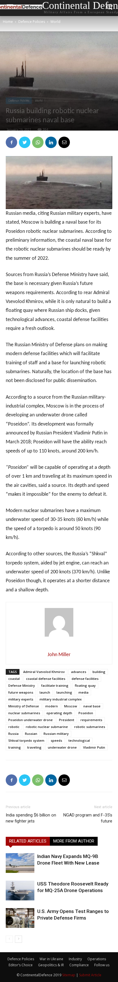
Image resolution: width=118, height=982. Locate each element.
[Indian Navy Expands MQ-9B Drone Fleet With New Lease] (20, 863)
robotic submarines (89, 727)
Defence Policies (31, 21)
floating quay (85, 685)
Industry (75, 959)
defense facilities (85, 678)
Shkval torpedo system (26, 740)
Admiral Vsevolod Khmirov (44, 672)
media (83, 692)
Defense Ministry (21, 685)
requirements (91, 720)
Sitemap (68, 975)
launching (64, 692)
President (66, 720)
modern (51, 706)
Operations (96, 959)
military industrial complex (61, 699)
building (99, 672)
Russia (13, 733)
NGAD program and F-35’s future (87, 818)
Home (8, 21)
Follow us (101, 965)
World (55, 21)
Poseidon (85, 713)
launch (45, 692)
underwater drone (62, 747)
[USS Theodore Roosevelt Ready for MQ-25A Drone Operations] (20, 890)
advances (78, 672)
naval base (92, 706)
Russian (31, 733)
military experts (20, 699)
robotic (13, 727)
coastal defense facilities (45, 678)
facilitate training (54, 685)
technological (79, 740)
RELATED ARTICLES (27, 841)
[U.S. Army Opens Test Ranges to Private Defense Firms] (20, 918)
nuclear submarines (24, 713)
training (14, 747)
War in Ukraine (51, 959)
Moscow (70, 706)
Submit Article (90, 975)
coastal (14, 678)
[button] (109, 8)
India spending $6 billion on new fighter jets (31, 818)
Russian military (56, 733)
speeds (56, 740)
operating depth (59, 713)
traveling (34, 747)
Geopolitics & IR (51, 965)
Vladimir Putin (94, 747)
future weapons (20, 692)
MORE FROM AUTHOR (73, 841)
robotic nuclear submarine (47, 727)
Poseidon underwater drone (30, 720)
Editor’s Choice (21, 965)
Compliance (79, 965)
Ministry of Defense (23, 706)
